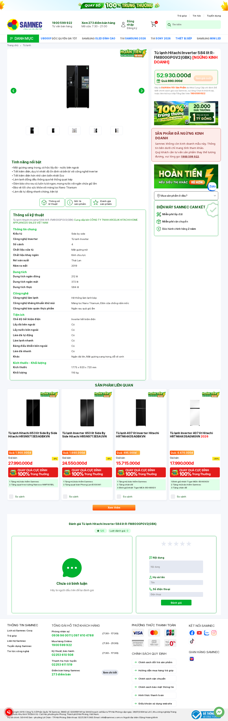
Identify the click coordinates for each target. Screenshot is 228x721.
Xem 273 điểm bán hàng (98, 23)
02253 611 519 (62, 664)
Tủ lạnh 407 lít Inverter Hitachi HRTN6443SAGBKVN (137, 434)
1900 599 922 (62, 23)
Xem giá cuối (203, 78)
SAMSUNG (98, 38)
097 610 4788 (84, 635)
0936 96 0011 (62, 635)
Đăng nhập (130, 23)
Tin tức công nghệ (18, 651)
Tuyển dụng (214, 15)
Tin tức (197, 15)
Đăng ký (132, 28)
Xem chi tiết (110, 672)
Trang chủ (12, 45)
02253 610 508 (62, 655)
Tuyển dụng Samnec (19, 646)
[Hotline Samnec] (8, 713)
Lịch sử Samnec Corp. (20, 630)
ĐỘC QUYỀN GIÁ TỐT (59, 38)
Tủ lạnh (27, 45)
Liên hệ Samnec (16, 640)
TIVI (133, 38)
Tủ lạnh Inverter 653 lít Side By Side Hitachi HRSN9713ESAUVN (84, 434)
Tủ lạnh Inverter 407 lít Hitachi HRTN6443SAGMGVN (191, 434)
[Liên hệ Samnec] (219, 712)
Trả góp (182, 15)
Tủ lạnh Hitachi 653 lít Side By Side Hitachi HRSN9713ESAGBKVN (32, 434)
